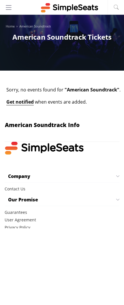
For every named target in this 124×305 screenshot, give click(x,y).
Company (19, 176)
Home (10, 26)
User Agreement (20, 220)
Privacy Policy (17, 227)
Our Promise (23, 199)
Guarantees (16, 212)
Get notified (20, 102)
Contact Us (15, 189)
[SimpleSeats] (62, 8)
